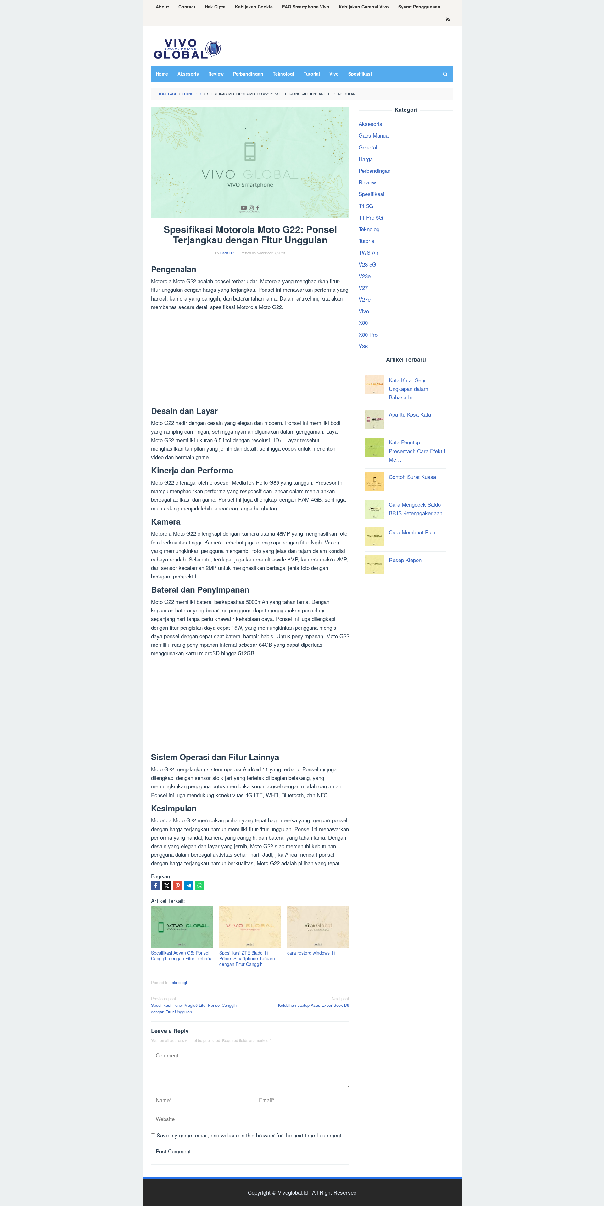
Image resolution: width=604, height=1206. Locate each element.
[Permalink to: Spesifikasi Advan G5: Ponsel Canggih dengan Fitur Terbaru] (182, 927)
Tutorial (367, 241)
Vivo (364, 311)
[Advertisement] (250, 360)
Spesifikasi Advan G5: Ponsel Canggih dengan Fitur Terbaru (181, 955)
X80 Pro (368, 334)
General (368, 147)
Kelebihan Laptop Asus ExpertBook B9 (313, 1001)
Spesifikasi (371, 194)
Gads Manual (374, 135)
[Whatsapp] (199, 885)
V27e (365, 299)
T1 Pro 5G (371, 217)
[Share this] (155, 885)
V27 (363, 287)
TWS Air (368, 252)
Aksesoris (370, 123)
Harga (366, 158)
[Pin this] (177, 885)
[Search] (445, 74)
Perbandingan (374, 170)
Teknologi (178, 982)
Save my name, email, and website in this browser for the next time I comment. (250, 1135)
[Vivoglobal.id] (187, 48)
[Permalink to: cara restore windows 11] (318, 927)
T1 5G (366, 205)
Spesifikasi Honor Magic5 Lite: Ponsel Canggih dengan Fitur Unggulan (194, 1005)
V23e (365, 275)
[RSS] (448, 19)
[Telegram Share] (188, 885)
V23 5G (367, 264)
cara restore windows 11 (311, 953)
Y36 (363, 346)
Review (367, 182)
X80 (363, 322)
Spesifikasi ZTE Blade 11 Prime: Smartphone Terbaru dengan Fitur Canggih (247, 958)
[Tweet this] (166, 885)
